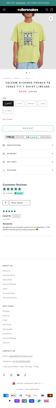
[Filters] (5, 202)
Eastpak (20, 3)
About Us (6, 271)
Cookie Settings (9, 338)
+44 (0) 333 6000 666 (21, 361)
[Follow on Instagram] (11, 375)
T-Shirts (27, 78)
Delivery (6, 311)
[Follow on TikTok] (25, 375)
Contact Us (7, 333)
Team (5, 288)
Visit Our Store (9, 275)
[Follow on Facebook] (4, 375)
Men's (17, 78)
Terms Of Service (10, 298)
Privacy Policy (9, 293)
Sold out (28, 128)
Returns (6, 315)
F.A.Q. (5, 320)
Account (6, 342)
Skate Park (7, 280)
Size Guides (8, 329)
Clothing (7, 78)
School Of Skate (9, 284)
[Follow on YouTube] (18, 375)
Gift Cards (7, 324)
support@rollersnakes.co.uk (21, 356)
